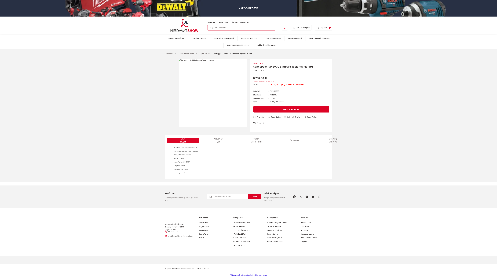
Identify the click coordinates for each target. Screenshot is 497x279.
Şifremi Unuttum (307, 234)
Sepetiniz (304, 241)
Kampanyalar (204, 230)
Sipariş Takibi (306, 223)
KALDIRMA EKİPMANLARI (241, 241)
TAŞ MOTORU (275, 91)
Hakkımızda (203, 223)
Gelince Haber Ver (291, 109)
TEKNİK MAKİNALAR (240, 238)
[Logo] (184, 26)
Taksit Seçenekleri (256, 140)
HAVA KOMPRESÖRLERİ (241, 223)
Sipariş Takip (203, 234)
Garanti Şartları (272, 234)
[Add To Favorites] (274, 117)
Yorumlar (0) (218, 140)
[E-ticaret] (248, 275)
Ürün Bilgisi (183, 140)
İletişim (201, 238)
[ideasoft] (235, 275)
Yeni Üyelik (305, 226)
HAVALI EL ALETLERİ (240, 234)
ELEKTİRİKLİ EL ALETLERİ (242, 230)
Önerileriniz (295, 140)
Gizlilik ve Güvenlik (274, 226)
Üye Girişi (304, 230)
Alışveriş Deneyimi (333, 140)
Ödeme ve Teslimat (274, 230)
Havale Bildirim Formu (275, 241)
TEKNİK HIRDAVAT (239, 226)
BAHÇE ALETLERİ (239, 245)
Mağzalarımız (204, 226)
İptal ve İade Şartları (274, 238)
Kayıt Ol (254, 197)
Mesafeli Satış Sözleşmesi (277, 223)
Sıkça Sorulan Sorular (309, 238)
